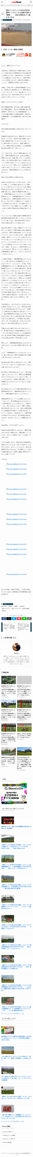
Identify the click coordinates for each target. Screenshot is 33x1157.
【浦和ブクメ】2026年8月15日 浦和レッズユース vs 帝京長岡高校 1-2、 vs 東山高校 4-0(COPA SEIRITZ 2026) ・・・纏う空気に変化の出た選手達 (16, 886)
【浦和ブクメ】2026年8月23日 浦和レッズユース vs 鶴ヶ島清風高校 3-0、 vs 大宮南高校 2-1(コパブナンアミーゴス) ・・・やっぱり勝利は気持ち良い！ (16, 1008)
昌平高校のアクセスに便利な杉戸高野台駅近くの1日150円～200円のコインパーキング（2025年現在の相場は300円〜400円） (16, 1038)
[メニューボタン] (2, 2)
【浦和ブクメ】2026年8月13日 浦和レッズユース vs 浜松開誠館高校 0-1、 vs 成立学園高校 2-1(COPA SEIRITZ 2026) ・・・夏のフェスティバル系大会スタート (16, 866)
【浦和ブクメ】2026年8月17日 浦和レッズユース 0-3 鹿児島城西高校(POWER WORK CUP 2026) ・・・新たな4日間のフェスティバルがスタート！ (16, 946)
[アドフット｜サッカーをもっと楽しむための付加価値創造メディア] (16, 2)
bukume (16, 653)
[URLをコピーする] (29, 618)
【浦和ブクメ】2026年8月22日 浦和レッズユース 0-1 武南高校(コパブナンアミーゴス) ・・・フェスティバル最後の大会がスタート (16, 906)
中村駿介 (10, 606)
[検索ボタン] (31, 2)
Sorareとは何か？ (8, 1131)
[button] (3, 618)
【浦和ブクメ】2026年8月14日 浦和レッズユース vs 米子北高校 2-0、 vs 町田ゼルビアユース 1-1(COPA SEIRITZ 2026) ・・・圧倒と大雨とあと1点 (16, 846)
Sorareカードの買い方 (9, 1138)
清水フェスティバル (16, 608)
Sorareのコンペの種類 (9, 1135)
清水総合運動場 (25, 608)
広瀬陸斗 (16, 606)
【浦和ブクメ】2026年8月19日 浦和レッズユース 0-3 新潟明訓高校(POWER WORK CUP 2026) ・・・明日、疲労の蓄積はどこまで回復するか (16, 966)
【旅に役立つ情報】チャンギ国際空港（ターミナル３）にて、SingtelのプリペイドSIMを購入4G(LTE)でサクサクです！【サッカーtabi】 (16, 1116)
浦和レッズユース (6, 608)
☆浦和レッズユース (7, 19)
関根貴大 (4, 610)
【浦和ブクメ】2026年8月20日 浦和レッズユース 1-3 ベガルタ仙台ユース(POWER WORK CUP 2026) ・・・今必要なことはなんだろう (16, 926)
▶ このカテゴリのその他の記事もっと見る (12, 1013)
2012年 (5, 606)
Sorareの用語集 (7, 1142)
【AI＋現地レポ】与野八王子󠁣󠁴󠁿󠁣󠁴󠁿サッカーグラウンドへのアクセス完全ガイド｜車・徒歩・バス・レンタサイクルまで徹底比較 (16, 1078)
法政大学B (22, 606)
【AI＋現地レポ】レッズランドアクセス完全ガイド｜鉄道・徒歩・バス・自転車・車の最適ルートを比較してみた (16, 1058)
